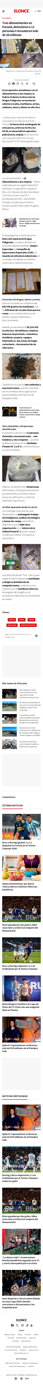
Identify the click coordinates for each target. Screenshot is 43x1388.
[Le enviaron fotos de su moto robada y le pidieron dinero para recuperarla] (9, 744)
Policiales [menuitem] (28, 1335)
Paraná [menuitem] (20, 1335)
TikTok (27, 1325)
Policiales (6, 18)
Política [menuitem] (36, 1335)
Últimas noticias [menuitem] (10, 1335)
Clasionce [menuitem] (23, 1350)
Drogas (12, 620)
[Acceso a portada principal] (21, 11)
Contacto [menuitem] (31, 1366)
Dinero (21, 620)
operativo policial (28, 625)
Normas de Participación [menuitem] (17, 1366)
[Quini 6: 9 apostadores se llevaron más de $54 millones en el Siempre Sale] (21, 1030)
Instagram (22, 1325)
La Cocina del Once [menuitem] (11, 1350)
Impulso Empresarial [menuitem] (30, 1347)
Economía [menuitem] (15, 1341)
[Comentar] (32, 84)
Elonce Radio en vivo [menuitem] (21, 1353)
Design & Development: (27, 1378)
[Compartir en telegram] (27, 84)
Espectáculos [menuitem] (26, 1341)
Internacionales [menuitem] (21, 1338)
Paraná (31, 620)
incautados (12, 625)
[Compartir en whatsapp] (9, 84)
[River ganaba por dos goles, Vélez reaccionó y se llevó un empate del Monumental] (21, 909)
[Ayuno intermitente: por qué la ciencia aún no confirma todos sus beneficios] (21, 868)
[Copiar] (18, 84)
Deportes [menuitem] (32, 1338)
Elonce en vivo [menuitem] (33, 1350)
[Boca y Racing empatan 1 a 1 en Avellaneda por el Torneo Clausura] (21, 950)
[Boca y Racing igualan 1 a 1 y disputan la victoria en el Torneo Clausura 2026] (21, 827)
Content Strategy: (16, 1378)
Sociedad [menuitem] (10, 1338)
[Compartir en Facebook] (13, 84)
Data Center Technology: (21, 1378)
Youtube (31, 1325)
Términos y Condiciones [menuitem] (30, 1363)
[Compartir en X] (22, 84)
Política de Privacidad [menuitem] (12, 1363)
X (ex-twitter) (17, 1325)
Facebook (12, 1325)
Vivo (39, 11)
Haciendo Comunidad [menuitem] (13, 1347)
